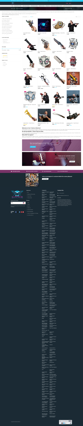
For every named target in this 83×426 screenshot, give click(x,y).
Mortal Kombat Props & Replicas (53, 326)
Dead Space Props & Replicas (45, 231)
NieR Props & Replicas (44, 332)
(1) (7, 55)
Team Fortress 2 (5, 42)
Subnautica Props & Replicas (53, 391)
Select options (43, 25)
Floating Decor (48, 5)
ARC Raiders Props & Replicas (6, 27)
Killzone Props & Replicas (44, 303)
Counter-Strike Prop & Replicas (45, 224)
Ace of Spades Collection (6, 20)
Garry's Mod (5, 39)
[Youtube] (23, 212)
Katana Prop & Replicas (52, 299)
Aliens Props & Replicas (5, 21)
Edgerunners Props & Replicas (53, 250)
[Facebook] (16, 212)
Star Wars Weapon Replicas (45, 389)
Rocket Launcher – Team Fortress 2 (72, 104)
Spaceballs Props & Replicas (45, 377)
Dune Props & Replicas (44, 248)
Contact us (18, 0)
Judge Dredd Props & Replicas (53, 296)
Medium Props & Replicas (44, 321)
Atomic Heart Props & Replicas (7, 33)
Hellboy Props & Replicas (52, 280)
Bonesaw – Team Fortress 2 (56, 68)
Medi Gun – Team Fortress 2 (27, 51)
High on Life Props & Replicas (53, 284)
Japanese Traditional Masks (45, 296)
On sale (4, 65)
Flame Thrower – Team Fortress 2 (57, 104)
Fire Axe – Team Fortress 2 (42, 104)
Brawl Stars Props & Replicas (45, 216)
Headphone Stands (45, 279)
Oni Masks (51, 334)
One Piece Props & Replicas (45, 335)
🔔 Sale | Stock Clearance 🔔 (67, 5)
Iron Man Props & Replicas (45, 294)
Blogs (22, 0)
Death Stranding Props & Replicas (52, 231)
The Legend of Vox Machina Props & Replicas (53, 399)
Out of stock (5, 64)
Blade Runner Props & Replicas (45, 212)
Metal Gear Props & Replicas (53, 321)
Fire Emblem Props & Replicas (53, 257)
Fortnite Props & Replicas (44, 262)
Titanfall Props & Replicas (44, 404)
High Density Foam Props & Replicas (45, 284)
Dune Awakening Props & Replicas (52, 245)
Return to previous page (68, 8)
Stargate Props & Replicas (52, 389)
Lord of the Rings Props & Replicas (44, 314)
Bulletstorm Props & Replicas (53, 216)
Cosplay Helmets (52, 220)
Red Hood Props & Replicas (52, 357)
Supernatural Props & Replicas (45, 394)
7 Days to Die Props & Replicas (7, 18)
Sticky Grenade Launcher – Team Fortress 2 (43, 124)
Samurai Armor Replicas (52, 370)
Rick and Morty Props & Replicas (45, 365)
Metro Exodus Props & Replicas (53, 323)
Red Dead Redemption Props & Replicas (45, 357)
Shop (12, 0)
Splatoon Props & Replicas (45, 379)
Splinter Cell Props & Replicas (53, 379)
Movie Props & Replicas (26, 5)
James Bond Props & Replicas (53, 294)
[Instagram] (19, 212)
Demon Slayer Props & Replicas (45, 236)
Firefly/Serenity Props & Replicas (45, 260)
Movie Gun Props (45, 330)
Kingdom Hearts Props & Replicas (52, 303)
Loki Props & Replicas (53, 309)
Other (43, 336)
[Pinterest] (21, 212)
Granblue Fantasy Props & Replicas (45, 275)
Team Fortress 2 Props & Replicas (44, 396)
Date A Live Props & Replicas (53, 226)
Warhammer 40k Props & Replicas (44, 414)
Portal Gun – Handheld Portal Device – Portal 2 (44, 87)
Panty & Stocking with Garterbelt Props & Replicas (45, 342)
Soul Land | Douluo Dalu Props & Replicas (53, 375)
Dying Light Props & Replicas (45, 250)
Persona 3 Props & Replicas (53, 342)
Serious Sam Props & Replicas (45, 375)
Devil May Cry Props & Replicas (53, 238)
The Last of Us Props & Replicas (45, 399)
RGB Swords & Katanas (34, 5)
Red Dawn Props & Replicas (53, 355)
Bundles (43, 218)
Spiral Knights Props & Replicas (53, 377)
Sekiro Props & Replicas (52, 372)
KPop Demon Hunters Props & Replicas (53, 305)
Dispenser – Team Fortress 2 (71, 68)
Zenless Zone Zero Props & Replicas (53, 416)
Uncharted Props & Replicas (53, 407)
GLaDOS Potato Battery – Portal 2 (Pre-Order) (58, 33)
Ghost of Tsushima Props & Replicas (53, 270)
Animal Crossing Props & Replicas (7, 23)
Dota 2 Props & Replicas (52, 240)
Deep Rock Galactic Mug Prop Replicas (45, 233)
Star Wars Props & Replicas (53, 387)
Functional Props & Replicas (53, 262)
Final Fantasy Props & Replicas (45, 257)
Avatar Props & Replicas (52, 204)
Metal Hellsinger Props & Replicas (44, 323)
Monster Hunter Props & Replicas (44, 326)
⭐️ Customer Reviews (26, 0)
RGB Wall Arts (52, 362)
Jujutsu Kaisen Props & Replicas (45, 299)
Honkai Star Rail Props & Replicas (52, 287)
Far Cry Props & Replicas (44, 255)
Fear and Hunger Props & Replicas (52, 255)
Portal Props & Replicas (44, 350)
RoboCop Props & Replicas (52, 365)
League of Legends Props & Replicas (45, 310)
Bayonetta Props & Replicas (45, 209)
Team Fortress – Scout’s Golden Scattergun (72, 87)
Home (12, 8)
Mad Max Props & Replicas (52, 314)
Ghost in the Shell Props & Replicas (45, 270)
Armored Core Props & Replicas (7, 30)
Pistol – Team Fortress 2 (42, 51)
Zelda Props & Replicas (44, 416)
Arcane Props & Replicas (6, 29)
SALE (43, 369)
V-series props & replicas (44, 409)
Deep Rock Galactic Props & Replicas (53, 233)
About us (14, 0)
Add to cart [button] (29, 25)
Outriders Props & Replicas (45, 339)
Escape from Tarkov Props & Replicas (53, 252)
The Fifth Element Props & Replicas (52, 396)
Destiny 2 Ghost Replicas (52, 236)
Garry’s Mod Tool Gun (26, 32)
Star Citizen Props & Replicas (45, 384)
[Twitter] (17, 212)
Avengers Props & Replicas (45, 207)
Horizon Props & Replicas (44, 289)
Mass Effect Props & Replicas (53, 319)
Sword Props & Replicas (52, 394)
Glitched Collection (45, 272)
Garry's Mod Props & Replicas (53, 264)
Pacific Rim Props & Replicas (53, 339)
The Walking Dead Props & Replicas (45, 402)
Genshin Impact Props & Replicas (52, 267)
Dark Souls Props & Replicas (45, 226)
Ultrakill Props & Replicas (44, 407)
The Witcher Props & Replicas (53, 402)
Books (43, 213)
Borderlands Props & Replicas (53, 214)
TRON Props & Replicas (52, 404)
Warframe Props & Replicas (53, 412)
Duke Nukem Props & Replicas (45, 245)
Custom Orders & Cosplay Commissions (56, 5)
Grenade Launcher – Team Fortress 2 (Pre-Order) (73, 124)
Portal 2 (4, 41)
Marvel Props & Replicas (52, 316)
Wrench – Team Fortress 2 (56, 86)
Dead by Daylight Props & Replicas (52, 228)
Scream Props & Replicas (44, 372)
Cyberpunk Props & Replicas (53, 224)
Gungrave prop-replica (44, 277)
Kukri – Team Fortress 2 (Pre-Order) (58, 123)
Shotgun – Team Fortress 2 (71, 32)
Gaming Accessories (42, 5)
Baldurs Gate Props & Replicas (53, 207)
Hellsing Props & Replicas (52, 282)
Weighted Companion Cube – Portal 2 (44, 68)
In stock (4, 62)
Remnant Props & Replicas (45, 360)
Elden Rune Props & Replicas (45, 252)
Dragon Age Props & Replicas (45, 243)
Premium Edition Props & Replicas (52, 352)
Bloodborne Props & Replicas (53, 212)
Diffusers (43, 240)
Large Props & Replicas (52, 308)
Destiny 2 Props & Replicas (45, 238)
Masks (43, 318)
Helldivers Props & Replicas (45, 282)
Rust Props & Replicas (53, 367)
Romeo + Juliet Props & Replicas (45, 367)
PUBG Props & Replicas (44, 355)
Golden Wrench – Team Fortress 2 (28, 123)
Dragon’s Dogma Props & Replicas (52, 243)
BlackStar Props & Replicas (52, 209)
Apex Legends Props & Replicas (7, 26)
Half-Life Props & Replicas (52, 277)
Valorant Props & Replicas (52, 409)
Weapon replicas (52, 413)
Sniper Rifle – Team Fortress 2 (28, 86)
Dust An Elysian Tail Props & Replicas (53, 248)
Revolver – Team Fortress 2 (27, 68)
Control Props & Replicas (44, 221)
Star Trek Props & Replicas (52, 384)
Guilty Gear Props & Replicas (53, 275)
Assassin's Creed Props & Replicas (7, 31)
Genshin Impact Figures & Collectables (44, 267)
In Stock (51, 291)
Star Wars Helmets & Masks (45, 387)
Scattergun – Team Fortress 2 (57, 51)
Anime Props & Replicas (6, 24)
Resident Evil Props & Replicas (53, 360)
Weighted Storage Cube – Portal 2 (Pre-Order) (29, 105)
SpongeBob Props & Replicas (45, 382)
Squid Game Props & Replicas (53, 382)
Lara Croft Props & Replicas (45, 308)
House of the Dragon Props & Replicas (53, 289)
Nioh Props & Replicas (52, 332)
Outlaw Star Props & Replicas (53, 337)
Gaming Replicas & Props (17, 5)
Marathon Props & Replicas (45, 316)
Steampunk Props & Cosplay (45, 391)
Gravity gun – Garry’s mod (42, 32)
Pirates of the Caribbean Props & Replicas (45, 345)
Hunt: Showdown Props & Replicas (44, 292)
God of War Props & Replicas (53, 272)
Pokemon (51, 344)
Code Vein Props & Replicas (53, 219)
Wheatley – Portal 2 (70, 51)
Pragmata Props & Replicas (53, 350)
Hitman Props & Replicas (44, 287)
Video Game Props (45, 411)
